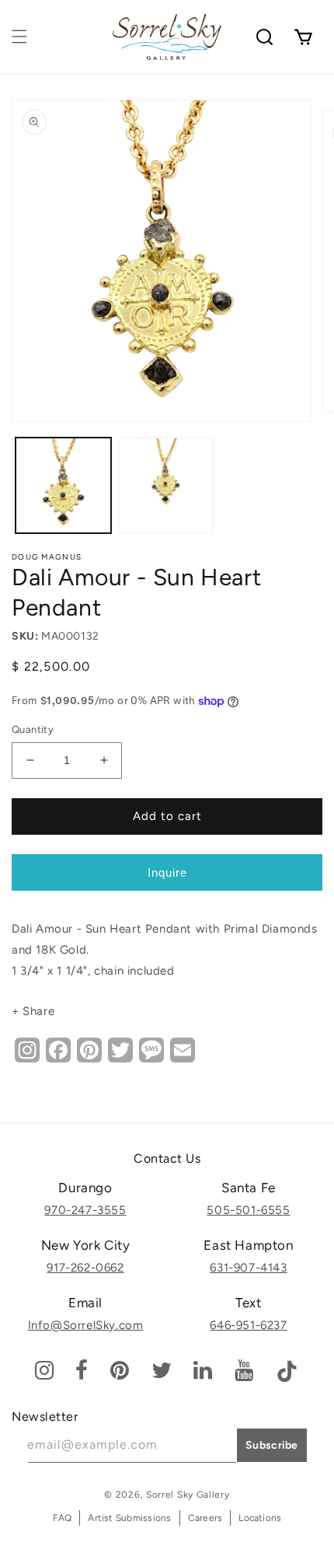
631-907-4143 (248, 1268)
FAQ (62, 1517)
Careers (205, 1517)
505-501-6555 (248, 1210)
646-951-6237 (248, 1325)
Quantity (33, 729)
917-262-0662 (85, 1268)
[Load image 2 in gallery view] (166, 485)
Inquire (167, 872)
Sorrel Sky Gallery (188, 1494)
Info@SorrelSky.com (86, 1325)
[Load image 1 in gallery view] (63, 485)
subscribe (271, 1445)
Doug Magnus (47, 557)
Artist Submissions (129, 1517)
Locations (259, 1517)
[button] (19, 36)
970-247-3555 (85, 1210)
